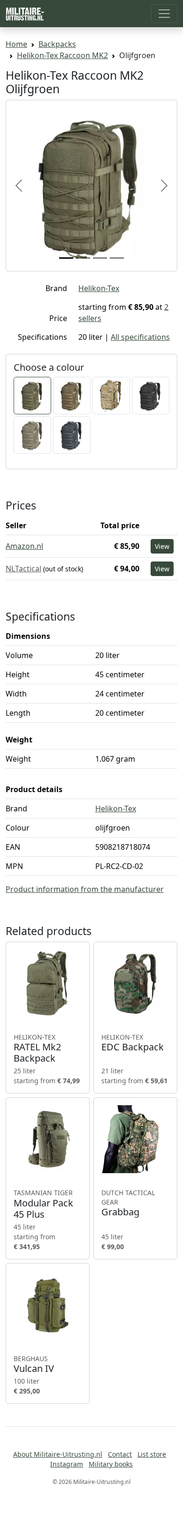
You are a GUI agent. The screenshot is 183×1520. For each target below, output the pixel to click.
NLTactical (23, 568)
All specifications (140, 337)
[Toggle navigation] (164, 13)
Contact (120, 1454)
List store (151, 1454)
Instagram (66, 1464)
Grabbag (128, 1203)
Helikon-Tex (98, 288)
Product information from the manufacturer (85, 889)
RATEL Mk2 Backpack (37, 1048)
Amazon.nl (24, 546)
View (162, 546)
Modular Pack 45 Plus (43, 1204)
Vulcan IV (34, 1364)
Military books (111, 1464)
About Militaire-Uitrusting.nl (57, 1454)
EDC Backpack (132, 1043)
